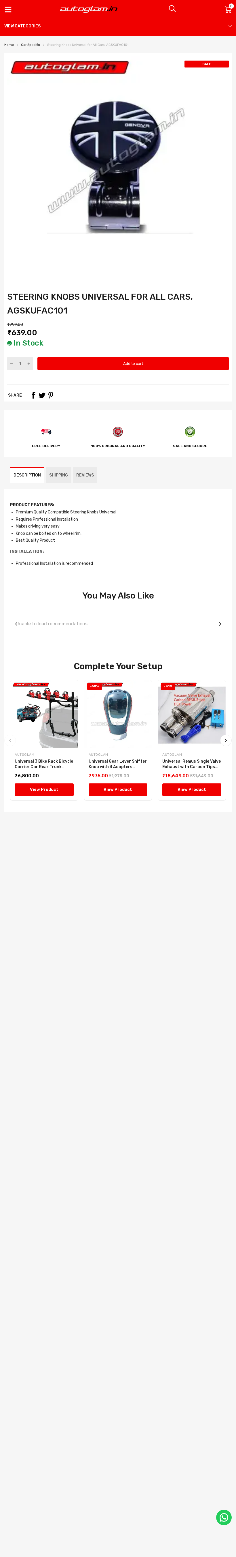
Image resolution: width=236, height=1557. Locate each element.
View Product (44, 789)
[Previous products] (16, 624)
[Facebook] (33, 395)
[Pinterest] (50, 395)
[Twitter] (42, 395)
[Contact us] (224, 1517)
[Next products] (220, 624)
